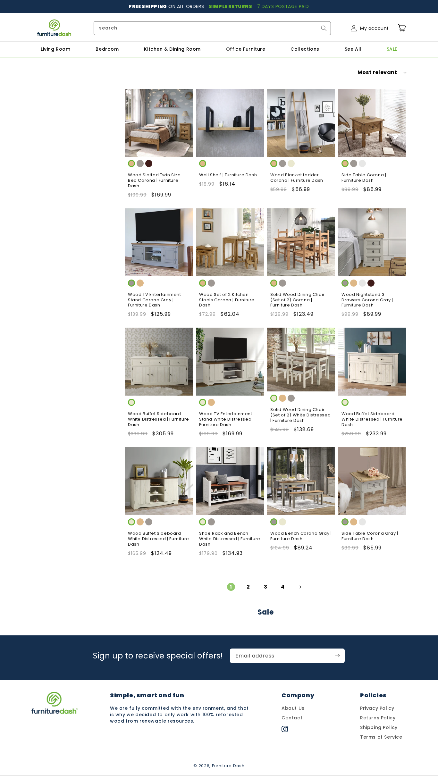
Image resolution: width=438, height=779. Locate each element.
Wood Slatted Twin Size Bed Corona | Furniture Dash (154, 180)
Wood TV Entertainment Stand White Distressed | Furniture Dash (226, 419)
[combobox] (212, 28)
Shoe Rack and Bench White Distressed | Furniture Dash (229, 539)
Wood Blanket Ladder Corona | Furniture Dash (296, 177)
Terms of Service (381, 737)
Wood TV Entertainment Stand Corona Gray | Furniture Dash (154, 300)
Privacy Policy (377, 708)
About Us (293, 708)
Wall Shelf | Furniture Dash (228, 175)
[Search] (324, 28)
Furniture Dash (228, 766)
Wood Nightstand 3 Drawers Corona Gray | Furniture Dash (367, 300)
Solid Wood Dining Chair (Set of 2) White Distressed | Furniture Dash (300, 415)
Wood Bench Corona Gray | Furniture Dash (301, 536)
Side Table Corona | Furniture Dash (363, 177)
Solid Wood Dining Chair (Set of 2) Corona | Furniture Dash (297, 300)
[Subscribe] (338, 655)
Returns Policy (377, 718)
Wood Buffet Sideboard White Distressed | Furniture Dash (158, 419)
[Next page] (300, 587)
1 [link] (231, 587)
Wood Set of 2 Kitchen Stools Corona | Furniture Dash (227, 300)
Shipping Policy (379, 727)
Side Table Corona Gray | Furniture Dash (369, 536)
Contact (292, 718)
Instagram (295, 730)
